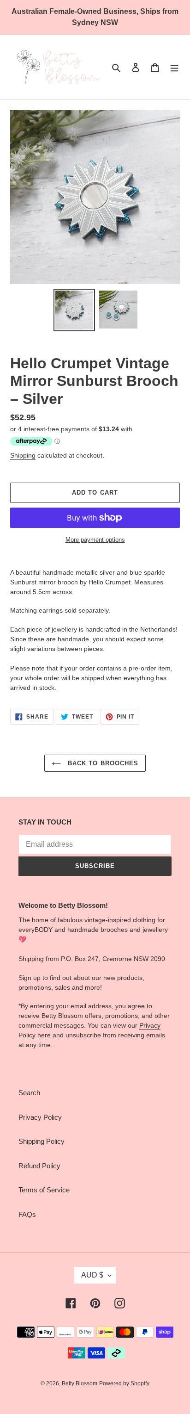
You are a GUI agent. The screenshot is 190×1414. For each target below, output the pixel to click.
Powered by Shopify (124, 1383)
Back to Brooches (101, 763)
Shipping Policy (41, 1141)
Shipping (23, 455)
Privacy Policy (40, 1117)
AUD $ (92, 1275)
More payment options (95, 539)
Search (29, 1093)
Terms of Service (44, 1190)
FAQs (27, 1214)
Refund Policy (39, 1166)
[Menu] (174, 67)
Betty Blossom (79, 1383)
